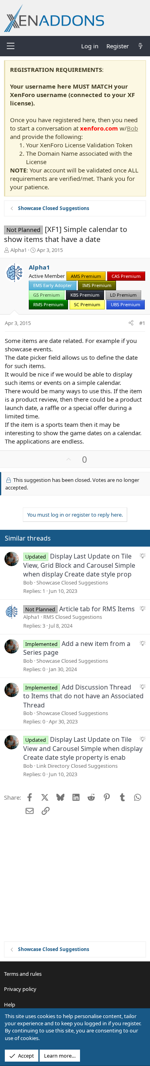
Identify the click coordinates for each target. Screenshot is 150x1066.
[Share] (131, 323)
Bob (132, 128)
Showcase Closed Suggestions (72, 582)
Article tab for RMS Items (97, 608)
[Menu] (10, 46)
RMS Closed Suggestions (72, 616)
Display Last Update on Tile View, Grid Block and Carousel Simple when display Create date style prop (79, 565)
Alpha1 (18, 250)
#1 (142, 323)
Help (9, 1004)
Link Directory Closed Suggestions (77, 765)
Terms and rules (23, 973)
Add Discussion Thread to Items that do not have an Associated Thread (83, 696)
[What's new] (140, 46)
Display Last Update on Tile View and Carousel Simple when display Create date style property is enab (82, 748)
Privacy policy (20, 989)
